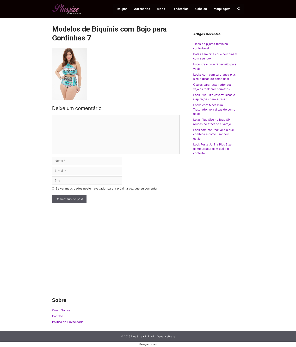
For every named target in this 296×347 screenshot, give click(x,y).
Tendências (180, 9)
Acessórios (142, 9)
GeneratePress (166, 336)
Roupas (122, 9)
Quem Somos (61, 310)
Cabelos (201, 9)
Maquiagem (222, 9)
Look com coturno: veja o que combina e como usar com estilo (213, 134)
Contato (57, 316)
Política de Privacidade (68, 322)
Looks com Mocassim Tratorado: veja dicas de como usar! (214, 109)
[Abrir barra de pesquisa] (239, 9)
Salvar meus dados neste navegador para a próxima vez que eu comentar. (107, 188)
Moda (161, 9)
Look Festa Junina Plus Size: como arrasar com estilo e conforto (212, 149)
